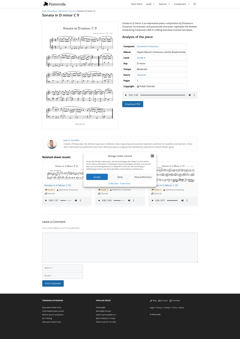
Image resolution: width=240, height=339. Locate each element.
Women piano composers (52, 314)
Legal (152, 307)
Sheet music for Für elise (106, 322)
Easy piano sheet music (51, 307)
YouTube (176, 300)
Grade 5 (157, 190)
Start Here (136, 4)
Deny (120, 176)
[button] (152, 156)
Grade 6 (51, 190)
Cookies (167, 307)
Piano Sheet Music (49, 11)
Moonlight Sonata (103, 311)
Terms (174, 307)
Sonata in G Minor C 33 (164, 185)
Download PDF (132, 104)
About (181, 307)
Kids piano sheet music (51, 322)
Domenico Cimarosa (67, 11)
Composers (180, 4)
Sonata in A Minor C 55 (57, 185)
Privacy (159, 307)
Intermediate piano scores (53, 311)
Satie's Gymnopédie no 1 (106, 314)
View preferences (143, 176)
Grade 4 (141, 57)
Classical (141, 74)
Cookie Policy (113, 183)
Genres (163, 4)
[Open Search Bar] (195, 4)
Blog (154, 300)
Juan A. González (71, 140)
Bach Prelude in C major (106, 318)
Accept (97, 176)
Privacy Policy (125, 183)
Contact (164, 300)
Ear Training (47, 318)
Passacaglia (100, 307)
